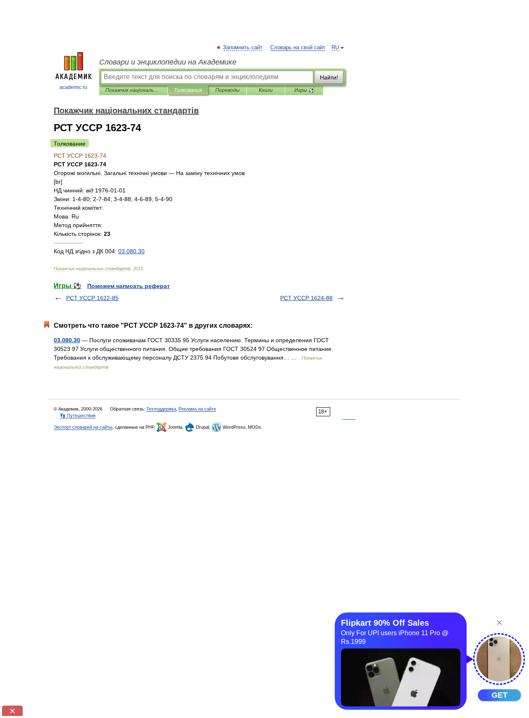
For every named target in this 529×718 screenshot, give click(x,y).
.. (131, 251)
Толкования (188, 90)
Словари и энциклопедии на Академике (167, 62)
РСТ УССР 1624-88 (306, 298)
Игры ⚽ (304, 90)
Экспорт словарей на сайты (83, 427)
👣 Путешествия (77, 415)
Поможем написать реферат (128, 286)
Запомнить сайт (243, 47)
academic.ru (73, 87)
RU (335, 47)
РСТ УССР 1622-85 (92, 298)
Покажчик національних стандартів (133, 90)
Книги (266, 90)
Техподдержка (161, 408)
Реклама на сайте (197, 408)
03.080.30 (67, 340)
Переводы (227, 90)
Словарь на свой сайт (297, 47)
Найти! (329, 77)
